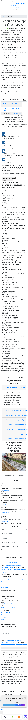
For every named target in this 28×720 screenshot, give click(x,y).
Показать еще (6, 113)
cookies (2, 709)
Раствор (3, 617)
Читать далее (5, 490)
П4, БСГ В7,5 (15, 103)
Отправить (14, 648)
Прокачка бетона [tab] (8, 180)
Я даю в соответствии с (14, 567)
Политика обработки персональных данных (13, 579)
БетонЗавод (14, 5)
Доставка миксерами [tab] (9, 178)
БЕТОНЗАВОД (5, 572)
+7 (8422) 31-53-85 (14, 7)
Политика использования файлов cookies (13, 582)
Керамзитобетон (5, 621)
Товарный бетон (5, 612)
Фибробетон (4, 619)
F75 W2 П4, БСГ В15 (15, 114)
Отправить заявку (14, 562)
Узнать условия (20, 3)
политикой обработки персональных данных (14, 569)
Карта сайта (4, 587)
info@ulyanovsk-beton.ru (8, 607)
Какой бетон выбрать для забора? (15, 387)
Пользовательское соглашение (10, 584)
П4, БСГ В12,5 (15, 108)
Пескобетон (4, 615)
